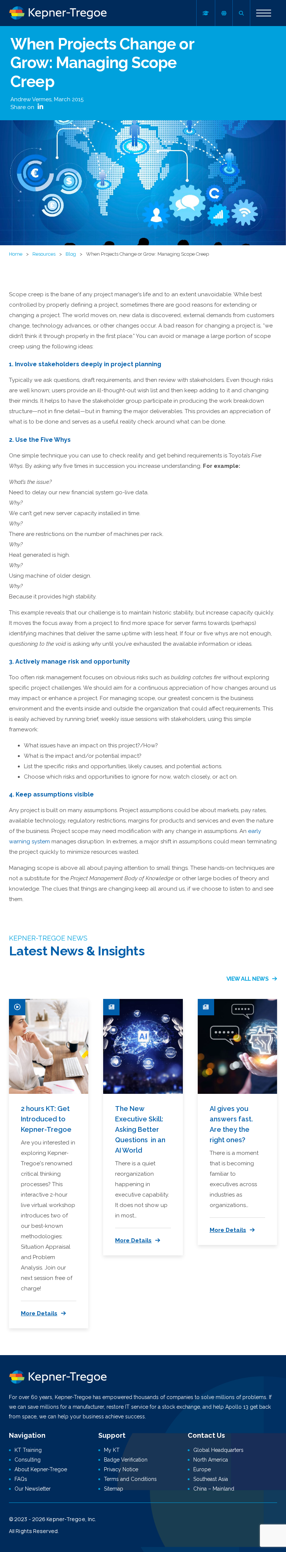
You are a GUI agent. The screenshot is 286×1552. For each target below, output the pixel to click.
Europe (202, 1469)
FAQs (21, 1479)
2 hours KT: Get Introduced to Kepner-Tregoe (46, 1119)
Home (15, 254)
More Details (39, 1313)
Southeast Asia (210, 1479)
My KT (112, 1450)
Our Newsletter (33, 1489)
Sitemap (113, 1489)
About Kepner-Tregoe (41, 1469)
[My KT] (205, 13)
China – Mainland (213, 1489)
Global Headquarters (218, 1450)
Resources (43, 254)
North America (210, 1460)
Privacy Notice (121, 1469)
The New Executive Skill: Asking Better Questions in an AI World (140, 1129)
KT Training (28, 1450)
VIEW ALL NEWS (247, 978)
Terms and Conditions (130, 1479)
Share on (23, 107)
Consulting (28, 1460)
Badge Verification (125, 1460)
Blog (71, 254)
